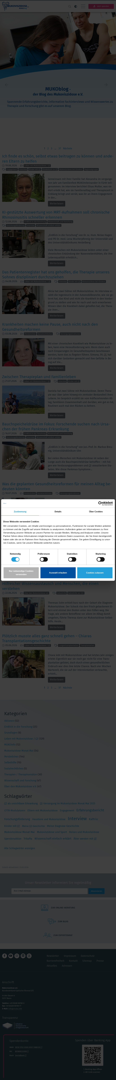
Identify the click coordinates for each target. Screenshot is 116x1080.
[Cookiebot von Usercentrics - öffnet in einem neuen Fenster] (100, 503)
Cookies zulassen (95, 572)
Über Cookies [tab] (96, 511)
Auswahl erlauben (58, 572)
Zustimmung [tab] (20, 511)
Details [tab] (58, 511)
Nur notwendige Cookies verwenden (21, 573)
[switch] (44, 559)
